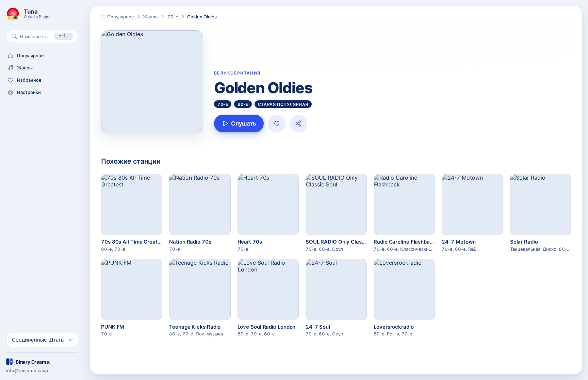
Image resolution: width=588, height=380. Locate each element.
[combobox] (37, 339)
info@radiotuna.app (27, 370)
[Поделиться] (298, 123)
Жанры (151, 16)
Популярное (120, 16)
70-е (172, 16)
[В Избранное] (276, 123)
